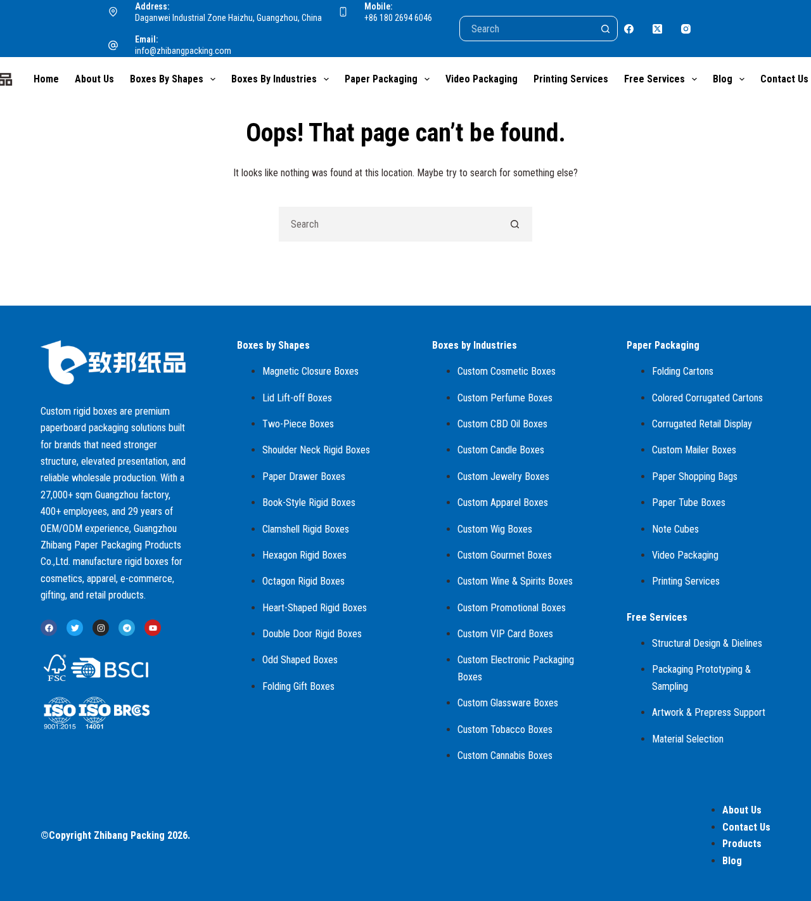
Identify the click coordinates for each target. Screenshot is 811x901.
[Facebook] (629, 29)
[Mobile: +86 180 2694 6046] (343, 12)
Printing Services (570, 79)
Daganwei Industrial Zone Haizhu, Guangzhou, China (228, 18)
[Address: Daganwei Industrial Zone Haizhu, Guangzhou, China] (113, 12)
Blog (722, 79)
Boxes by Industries (274, 79)
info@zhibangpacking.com (183, 51)
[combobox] (388, 224)
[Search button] (605, 28)
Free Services (654, 79)
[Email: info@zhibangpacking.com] (113, 46)
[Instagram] (686, 29)
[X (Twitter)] (657, 29)
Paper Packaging (381, 79)
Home (46, 79)
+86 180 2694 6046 (398, 18)
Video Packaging (481, 79)
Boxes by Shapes (166, 79)
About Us (94, 79)
